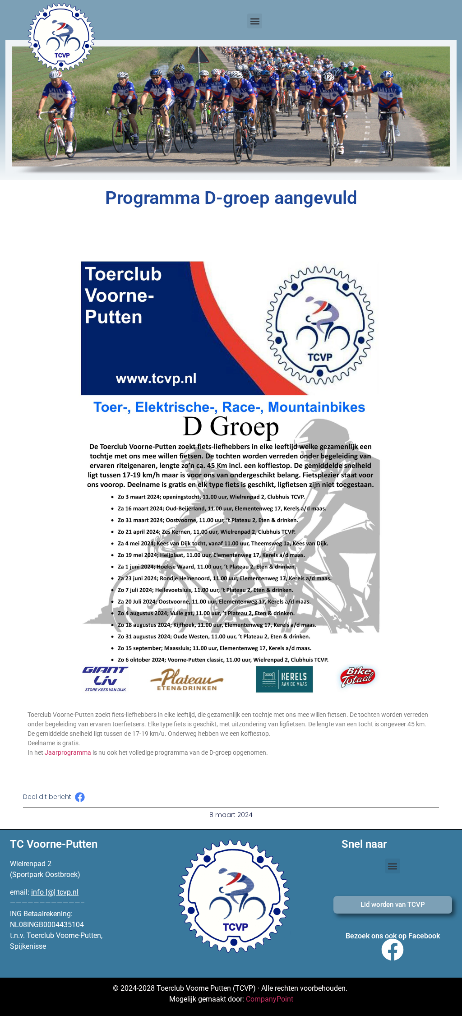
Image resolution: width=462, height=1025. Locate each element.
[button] (254, 21)
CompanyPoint (269, 999)
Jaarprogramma (68, 752)
